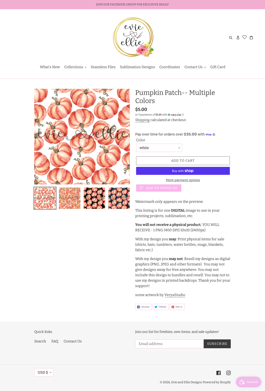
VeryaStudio (174, 295)
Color (140, 140)
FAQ (54, 341)
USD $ (43, 372)
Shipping (142, 120)
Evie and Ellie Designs (186, 382)
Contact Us (73, 341)
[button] (159, 114)
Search (40, 341)
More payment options (183, 180)
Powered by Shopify (217, 382)
